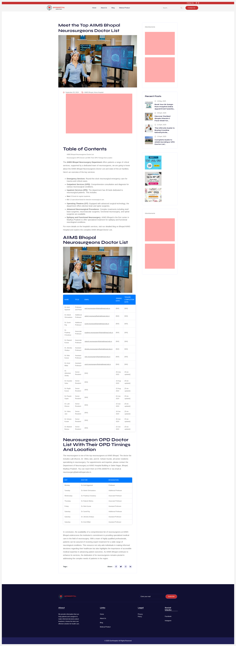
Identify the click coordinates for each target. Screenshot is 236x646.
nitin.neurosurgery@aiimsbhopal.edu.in (97, 357)
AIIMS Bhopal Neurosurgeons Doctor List (80, 154)
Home (94, 8)
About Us (104, 8)
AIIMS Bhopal (88, 92)
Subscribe (171, 596)
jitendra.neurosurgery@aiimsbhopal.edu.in (98, 349)
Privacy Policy (140, 615)
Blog (113, 8)
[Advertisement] (99, 113)
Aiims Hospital (98, 92)
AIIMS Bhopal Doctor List (101, 230)
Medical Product (124, 8)
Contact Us (191, 8)
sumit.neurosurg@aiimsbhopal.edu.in (97, 324)
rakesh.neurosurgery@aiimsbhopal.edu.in (98, 341)
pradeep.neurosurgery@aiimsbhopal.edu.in (99, 332)
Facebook (168, 616)
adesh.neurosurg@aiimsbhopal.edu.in (97, 316)
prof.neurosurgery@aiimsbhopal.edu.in (97, 308)
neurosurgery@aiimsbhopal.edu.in (77, 472)
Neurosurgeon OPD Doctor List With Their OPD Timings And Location (89, 158)
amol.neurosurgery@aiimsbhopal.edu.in (98, 364)
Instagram (168, 620)
